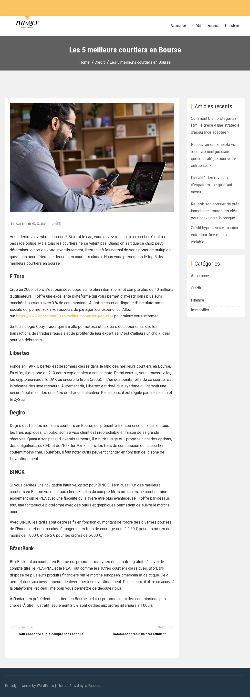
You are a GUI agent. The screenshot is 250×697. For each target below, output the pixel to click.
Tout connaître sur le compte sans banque (50, 630)
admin (20, 223)
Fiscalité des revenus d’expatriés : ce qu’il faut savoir (211, 184)
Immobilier (232, 25)
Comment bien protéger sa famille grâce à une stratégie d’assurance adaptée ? (215, 125)
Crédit (196, 25)
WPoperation (94, 685)
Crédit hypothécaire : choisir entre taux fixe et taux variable (214, 234)
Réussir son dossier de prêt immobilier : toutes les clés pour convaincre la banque (215, 211)
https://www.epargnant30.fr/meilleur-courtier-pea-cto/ (64, 316)
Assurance (178, 25)
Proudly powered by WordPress (30, 685)
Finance (213, 25)
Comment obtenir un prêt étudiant (139, 630)
